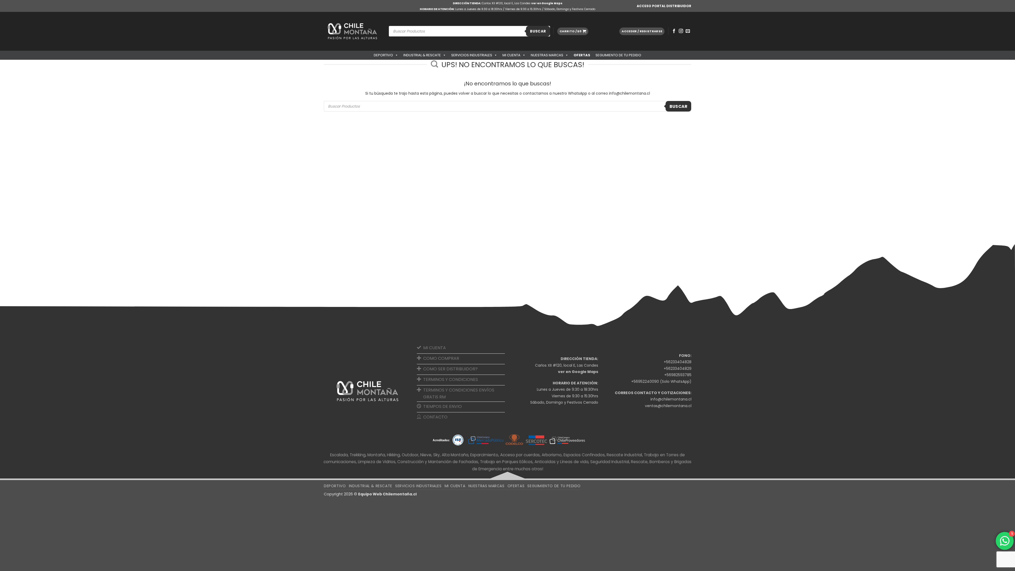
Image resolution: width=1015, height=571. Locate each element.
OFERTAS (582, 55)
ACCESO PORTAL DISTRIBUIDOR (664, 6)
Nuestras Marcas (547, 55)
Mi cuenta (511, 55)
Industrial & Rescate (422, 55)
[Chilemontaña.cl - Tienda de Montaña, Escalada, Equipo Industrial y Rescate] (352, 31)
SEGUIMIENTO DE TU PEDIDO (618, 55)
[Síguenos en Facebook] (674, 31)
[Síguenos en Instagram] (681, 31)
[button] (572, 31)
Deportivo (383, 55)
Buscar (538, 31)
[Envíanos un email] (688, 31)
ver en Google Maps (546, 3)
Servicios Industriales (471, 55)
